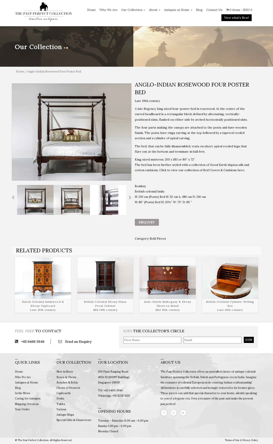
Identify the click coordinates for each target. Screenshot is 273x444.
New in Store (65, 371)
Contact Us (214, 10)
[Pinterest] (184, 412)
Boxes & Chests (66, 377)
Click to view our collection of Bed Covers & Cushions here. (202, 170)
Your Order (22, 409)
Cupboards (64, 393)
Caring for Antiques (28, 398)
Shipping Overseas (27, 404)
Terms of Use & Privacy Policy (241, 440)
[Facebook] (165, 412)
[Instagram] (174, 412)
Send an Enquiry (77, 341)
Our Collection (132, 10)
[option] (71, 132)
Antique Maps (65, 414)
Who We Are (108, 10)
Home (91, 10)
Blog (199, 10)
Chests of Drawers (68, 387)
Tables (61, 404)
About (153, 10)
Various (61, 409)
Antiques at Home (177, 10)
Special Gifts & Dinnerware (74, 420)
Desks (60, 398)
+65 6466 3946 (32, 341)
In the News (22, 393)
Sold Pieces (158, 238)
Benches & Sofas (67, 382)
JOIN (248, 340)
